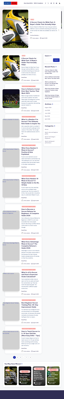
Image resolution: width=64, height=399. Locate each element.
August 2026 (48, 107)
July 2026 (47, 110)
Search (47, 56)
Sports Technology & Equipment (50, 137)
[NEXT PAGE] (30, 357)
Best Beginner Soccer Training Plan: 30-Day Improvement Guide (29, 305)
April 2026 (47, 119)
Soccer (32, 19)
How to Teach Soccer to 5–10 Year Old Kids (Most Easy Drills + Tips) (30, 333)
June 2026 (47, 113)
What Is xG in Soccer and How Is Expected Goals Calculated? (29, 274)
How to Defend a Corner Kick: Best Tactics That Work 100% (30, 91)
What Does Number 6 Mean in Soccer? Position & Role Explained (52, 90)
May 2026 (47, 116)
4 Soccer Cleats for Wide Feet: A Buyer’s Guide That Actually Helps (51, 71)
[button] (34, 35)
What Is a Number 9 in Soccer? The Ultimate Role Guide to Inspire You (30, 121)
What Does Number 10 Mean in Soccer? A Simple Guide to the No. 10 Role (52, 97)
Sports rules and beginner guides (28, 86)
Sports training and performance (49, 142)
